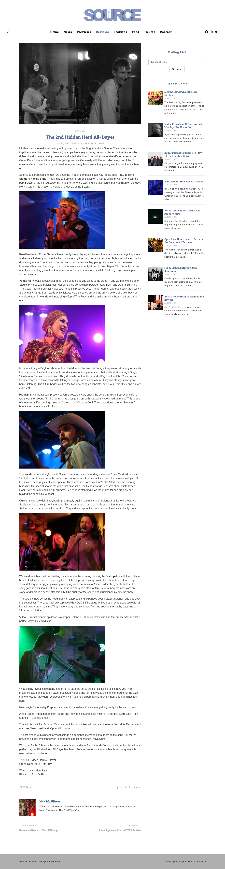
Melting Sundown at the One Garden (180, 93)
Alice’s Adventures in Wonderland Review (184, 298)
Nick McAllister (94, 143)
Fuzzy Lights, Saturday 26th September (180, 269)
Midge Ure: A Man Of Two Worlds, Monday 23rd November (183, 125)
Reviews (80, 131)
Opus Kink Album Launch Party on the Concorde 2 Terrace (184, 241)
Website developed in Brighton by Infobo (39, 861)
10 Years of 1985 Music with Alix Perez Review (182, 212)
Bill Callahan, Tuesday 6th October (184, 181)
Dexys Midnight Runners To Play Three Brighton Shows (183, 154)
